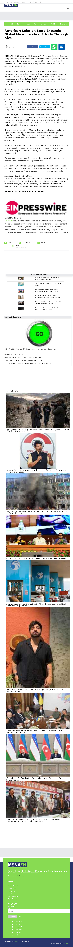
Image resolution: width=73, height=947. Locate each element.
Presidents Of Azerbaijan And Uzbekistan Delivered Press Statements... (35, 779)
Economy (63, 24)
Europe (19, 24)
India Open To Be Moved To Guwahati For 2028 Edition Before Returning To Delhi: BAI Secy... (34, 820)
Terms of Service (13, 886)
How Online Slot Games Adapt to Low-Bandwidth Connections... (22, 357)
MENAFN (9, 56)
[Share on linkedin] (61, 47)
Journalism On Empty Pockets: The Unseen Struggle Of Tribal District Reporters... (37, 430)
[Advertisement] (36, 16)
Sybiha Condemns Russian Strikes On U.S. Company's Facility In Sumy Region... (36, 512)
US (9, 24)
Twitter (17, 924)
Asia (35, 24)
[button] (35, 2)
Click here (20, 876)
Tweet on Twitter (44, 46)
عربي (31, 2)
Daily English (13, 904)
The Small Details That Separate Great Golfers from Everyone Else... (23, 360)
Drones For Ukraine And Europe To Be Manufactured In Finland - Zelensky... (34, 731)
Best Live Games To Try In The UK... (14, 354)
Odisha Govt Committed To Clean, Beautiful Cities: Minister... (36, 558)
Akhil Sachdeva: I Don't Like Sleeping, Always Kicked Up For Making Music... (36, 690)
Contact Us (11, 891)
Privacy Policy (12, 888)
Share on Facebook (32, 46)
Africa (43, 24)
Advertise (10, 894)
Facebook (18, 921)
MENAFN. (17, 941)
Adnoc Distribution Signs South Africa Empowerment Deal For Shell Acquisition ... (36, 605)
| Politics (53, 24)
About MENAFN (13, 896)
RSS (16, 935)
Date (7, 46)
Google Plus (19, 927)
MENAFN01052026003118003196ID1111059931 (25, 191)
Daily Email (18, 929)
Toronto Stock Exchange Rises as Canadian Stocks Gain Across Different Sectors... (28, 363)
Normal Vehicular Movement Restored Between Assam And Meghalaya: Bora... (36, 471)
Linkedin (18, 932)
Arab (28, 24)
